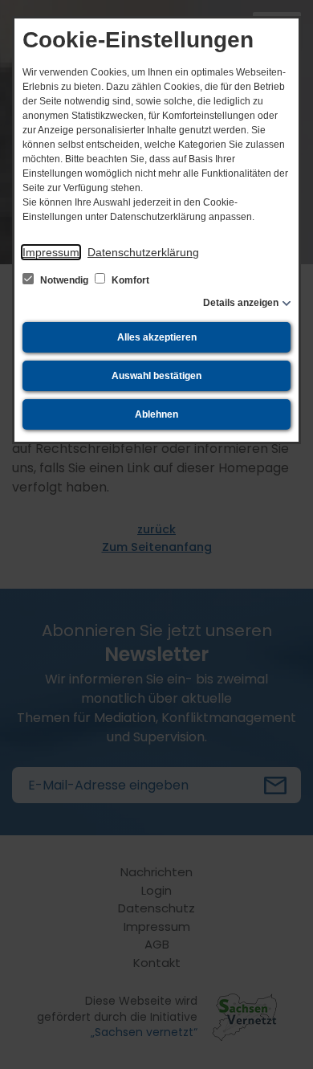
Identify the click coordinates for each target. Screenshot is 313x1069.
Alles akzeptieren (157, 337)
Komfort (129, 280)
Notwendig (64, 280)
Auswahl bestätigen (156, 375)
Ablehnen (156, 414)
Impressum (50, 252)
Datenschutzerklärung (143, 252)
